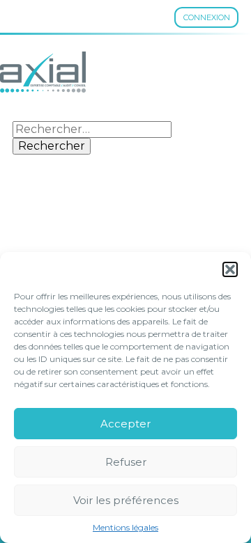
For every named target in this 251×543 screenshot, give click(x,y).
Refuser (125, 462)
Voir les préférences (125, 500)
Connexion (206, 17)
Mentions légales (125, 528)
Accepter (125, 423)
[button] (230, 269)
